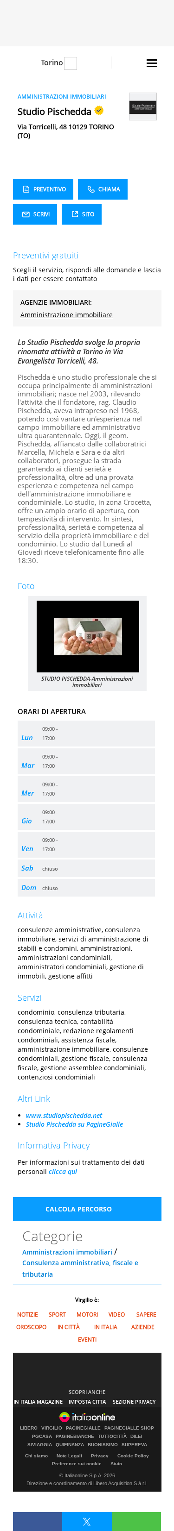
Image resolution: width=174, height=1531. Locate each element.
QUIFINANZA (70, 1445)
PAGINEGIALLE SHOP (129, 1428)
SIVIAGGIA (39, 1445)
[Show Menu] (152, 63)
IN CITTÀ (69, 1327)
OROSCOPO (31, 1327)
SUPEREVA (134, 1445)
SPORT (57, 1314)
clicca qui (63, 1171)
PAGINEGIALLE (83, 1428)
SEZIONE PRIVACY (134, 1401)
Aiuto (116, 1463)
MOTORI (87, 1314)
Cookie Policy (133, 1455)
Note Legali (69, 1455)
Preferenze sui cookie (77, 1463)
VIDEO (117, 1314)
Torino (52, 62)
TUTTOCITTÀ (112, 1436)
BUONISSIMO (103, 1445)
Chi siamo (36, 1455)
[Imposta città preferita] (24, 62)
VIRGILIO (51, 1428)
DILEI (136, 1436)
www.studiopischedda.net (64, 1115)
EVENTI (87, 1339)
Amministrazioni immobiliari (67, 1252)
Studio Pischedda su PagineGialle (74, 1124)
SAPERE (146, 1314)
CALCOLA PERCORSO (78, 1209)
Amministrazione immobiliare (66, 314)
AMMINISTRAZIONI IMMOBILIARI (62, 96)
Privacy (100, 1455)
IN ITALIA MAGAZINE (38, 1401)
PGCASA (42, 1436)
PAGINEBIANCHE (75, 1436)
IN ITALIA (105, 1327)
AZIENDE (143, 1327)
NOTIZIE (27, 1314)
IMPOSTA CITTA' (88, 1401)
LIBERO (29, 1428)
